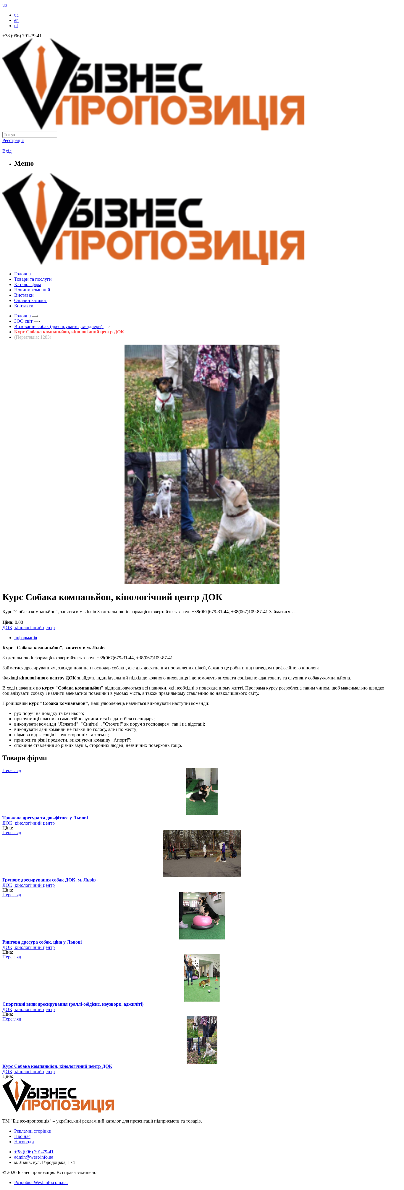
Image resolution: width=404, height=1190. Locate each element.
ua (16, 14)
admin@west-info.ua (33, 1157)
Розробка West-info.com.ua (40, 1182)
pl (16, 25)
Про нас (22, 1136)
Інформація (25, 637)
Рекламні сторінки (32, 1131)
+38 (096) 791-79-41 (34, 1151)
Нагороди (24, 1141)
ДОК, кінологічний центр (28, 627)
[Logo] (76, 1110)
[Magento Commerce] (202, 263)
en (16, 20)
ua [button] (4, 4)
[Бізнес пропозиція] (202, 128)
